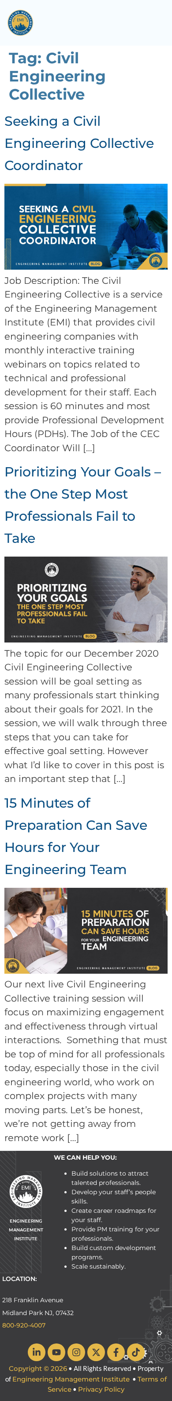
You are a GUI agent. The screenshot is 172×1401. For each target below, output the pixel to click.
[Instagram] (76, 1352)
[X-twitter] (96, 1352)
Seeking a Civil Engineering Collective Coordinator (79, 143)
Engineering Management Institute (71, 1379)
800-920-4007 (23, 1325)
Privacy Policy (101, 1389)
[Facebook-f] (116, 1352)
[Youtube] (56, 1352)
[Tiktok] (136, 1352)
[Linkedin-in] (36, 1352)
